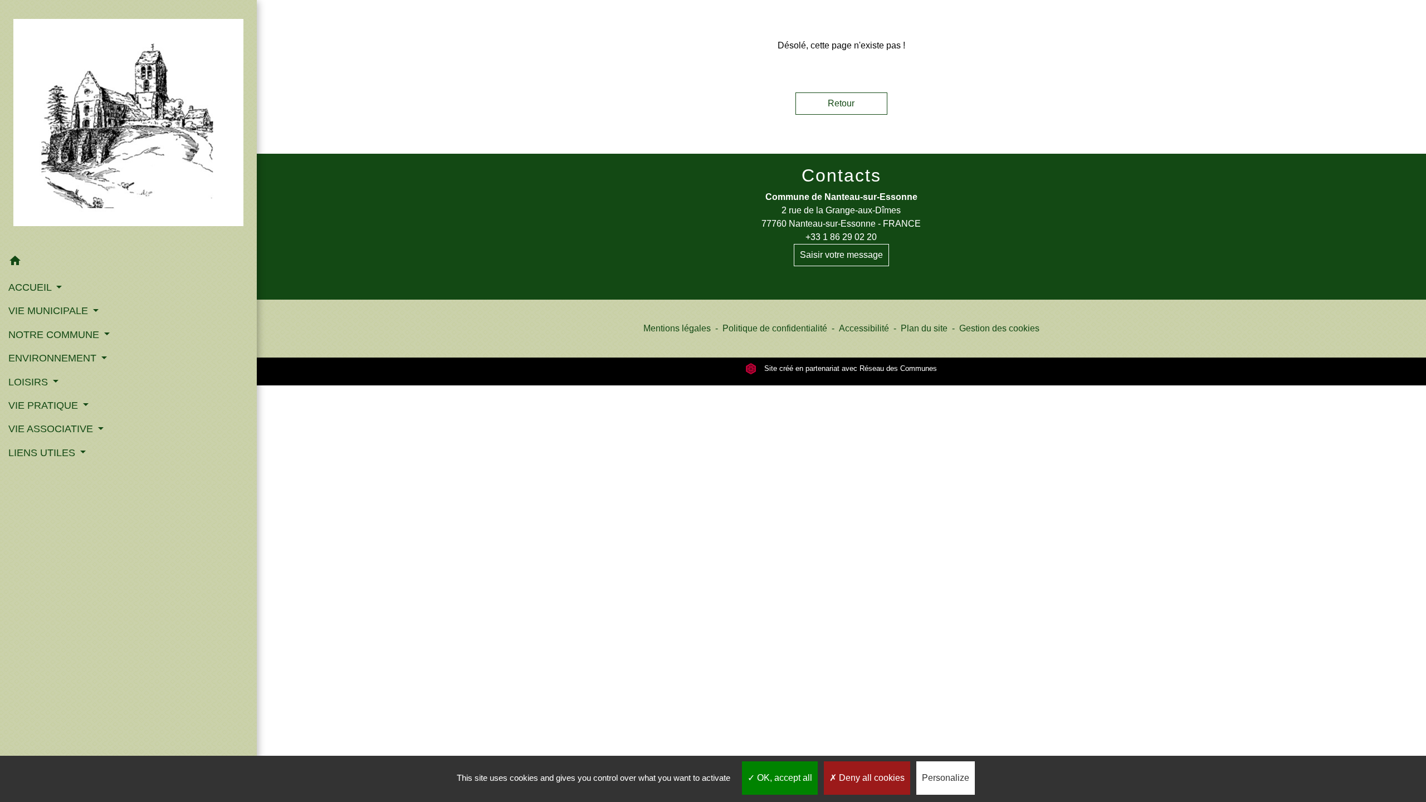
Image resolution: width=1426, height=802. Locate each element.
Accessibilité (864, 328)
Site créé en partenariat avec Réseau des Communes (849, 368)
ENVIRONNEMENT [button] (53, 358)
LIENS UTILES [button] (43, 452)
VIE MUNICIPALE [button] (49, 310)
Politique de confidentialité (774, 328)
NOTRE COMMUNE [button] (55, 334)
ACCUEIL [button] (31, 287)
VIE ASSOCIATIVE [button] (52, 428)
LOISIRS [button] (29, 382)
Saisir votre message (841, 255)
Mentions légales (677, 328)
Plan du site (924, 328)
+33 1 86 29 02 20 (841, 237)
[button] (128, 263)
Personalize (945, 778)
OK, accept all (783, 778)
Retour (841, 103)
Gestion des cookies (999, 328)
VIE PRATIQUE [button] (44, 405)
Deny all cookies (871, 778)
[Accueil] (128, 124)
